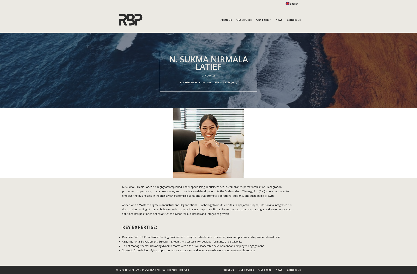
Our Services (244, 20)
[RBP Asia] (131, 20)
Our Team (264, 270)
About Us (226, 20)
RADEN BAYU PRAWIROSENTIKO (145, 270)
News (278, 20)
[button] (270, 19)
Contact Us (294, 20)
